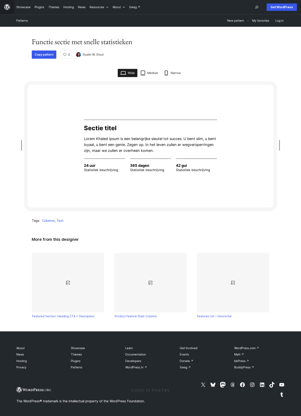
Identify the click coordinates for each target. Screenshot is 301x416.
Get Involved (188, 348)
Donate (186, 361)
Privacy (21, 367)
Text (60, 221)
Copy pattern (44, 54)
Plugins (75, 361)
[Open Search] (257, 7)
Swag (185, 367)
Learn (129, 348)
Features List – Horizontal (214, 316)
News (20, 354)
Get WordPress (281, 7)
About (20, 348)
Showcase (78, 348)
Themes (76, 354)
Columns (48, 221)
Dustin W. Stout (93, 54)
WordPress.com (246, 348)
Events (184, 354)
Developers (133, 361)
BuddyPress (244, 367)
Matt (239, 354)
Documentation (135, 354)
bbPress (241, 361)
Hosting (21, 361)
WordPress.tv (136, 367)
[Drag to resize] (22, 145)
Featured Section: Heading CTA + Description (63, 316)
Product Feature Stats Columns (136, 316)
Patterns (22, 20)
